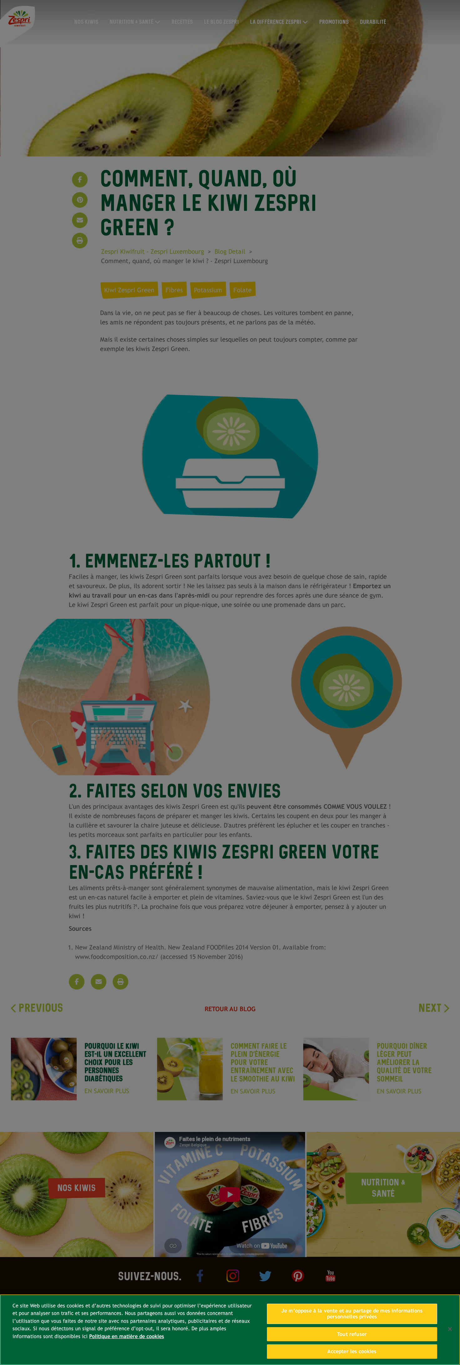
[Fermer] (450, 1329)
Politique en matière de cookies (126, 1336)
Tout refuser (352, 1334)
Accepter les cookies (351, 1351)
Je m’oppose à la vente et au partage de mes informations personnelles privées (351, 1314)
